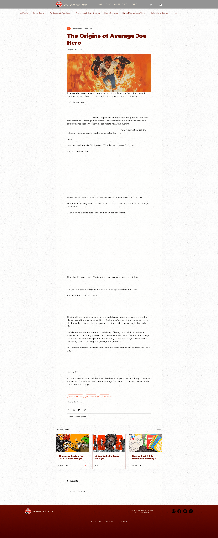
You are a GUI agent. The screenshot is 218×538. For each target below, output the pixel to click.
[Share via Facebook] (68, 410)
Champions (104, 396)
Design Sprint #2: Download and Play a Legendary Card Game (145, 457)
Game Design (39, 13)
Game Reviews (111, 13)
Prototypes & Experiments (88, 13)
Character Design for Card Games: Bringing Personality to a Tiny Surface (71, 457)
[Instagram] (174, 511)
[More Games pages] (139, 4)
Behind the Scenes (159, 13)
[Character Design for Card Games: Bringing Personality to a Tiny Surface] (72, 443)
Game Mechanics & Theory (134, 13)
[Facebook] (179, 511)
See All (159, 429)
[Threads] (191, 511)
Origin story (91, 396)
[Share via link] (85, 410)
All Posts (24, 13)
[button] (160, 4)
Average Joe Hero (75, 396)
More (175, 13)
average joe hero (75, 4)
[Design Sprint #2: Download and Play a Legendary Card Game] (145, 443)
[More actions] (149, 28)
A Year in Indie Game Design (107, 457)
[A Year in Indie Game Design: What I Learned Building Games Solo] (109, 443)
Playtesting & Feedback (60, 13)
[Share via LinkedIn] (79, 410)
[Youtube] (185, 511)
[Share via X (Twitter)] (74, 410)
